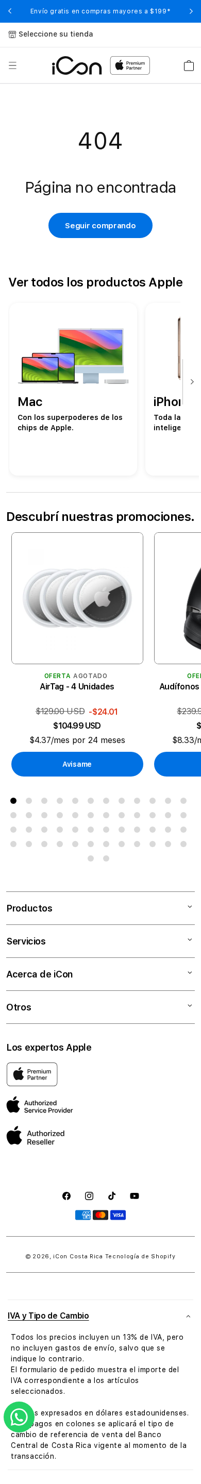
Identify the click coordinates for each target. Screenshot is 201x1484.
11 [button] (170, 803)
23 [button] (170, 817)
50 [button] (108, 860)
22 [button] (154, 817)
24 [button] (185, 817)
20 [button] (124, 817)
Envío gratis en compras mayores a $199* (100, 11)
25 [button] (15, 832)
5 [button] (77, 803)
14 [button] (31, 817)
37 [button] (15, 846)
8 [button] (124, 803)
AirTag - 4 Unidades (77, 687)
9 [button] (139, 803)
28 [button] (62, 832)
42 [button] (93, 846)
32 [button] (124, 832)
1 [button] (15, 803)
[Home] (77, 65)
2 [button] (31, 803)
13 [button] (15, 817)
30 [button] (93, 832)
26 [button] (31, 832)
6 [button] (93, 803)
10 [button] (154, 803)
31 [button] (108, 832)
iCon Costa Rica (78, 1256)
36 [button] (185, 832)
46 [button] (154, 846)
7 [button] (108, 803)
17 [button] (77, 817)
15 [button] (46, 817)
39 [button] (46, 846)
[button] (12, 65)
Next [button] (191, 11)
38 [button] (31, 846)
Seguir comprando (100, 225)
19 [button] (108, 817)
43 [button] (108, 846)
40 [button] (62, 846)
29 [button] (77, 832)
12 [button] (185, 803)
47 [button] (170, 846)
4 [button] (62, 803)
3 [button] (46, 803)
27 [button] (46, 832)
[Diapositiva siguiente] (189, 383)
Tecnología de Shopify (140, 1256)
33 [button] (139, 832)
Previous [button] (10, 11)
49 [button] (93, 860)
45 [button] (139, 846)
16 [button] (62, 817)
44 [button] (124, 846)
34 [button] (154, 832)
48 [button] (185, 846)
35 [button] (170, 832)
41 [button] (77, 846)
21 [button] (139, 817)
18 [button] (93, 817)
